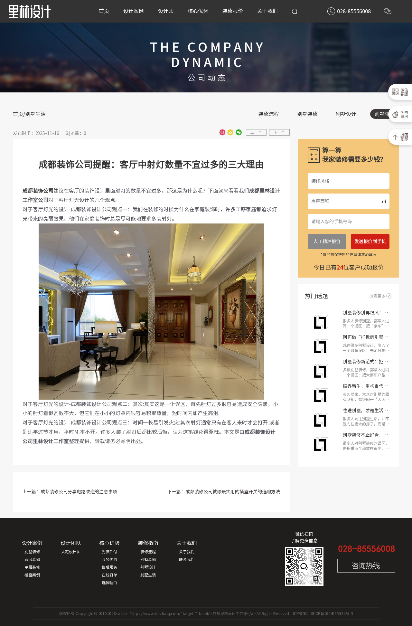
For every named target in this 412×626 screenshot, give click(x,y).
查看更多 (377, 296)
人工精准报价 (327, 241)
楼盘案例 (32, 575)
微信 (238, 132)
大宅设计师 (70, 552)
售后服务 (109, 567)
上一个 (256, 132)
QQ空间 (230, 132)
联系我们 (186, 559)
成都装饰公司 (38, 190)
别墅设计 (346, 114)
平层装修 (32, 567)
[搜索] (294, 11)
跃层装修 (32, 559)
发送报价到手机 (370, 241)
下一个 (279, 132)
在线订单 (109, 575)
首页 (18, 114)
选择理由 (109, 582)
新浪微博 (222, 132)
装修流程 (268, 114)
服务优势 (109, 559)
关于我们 (186, 552)
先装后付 (109, 552)
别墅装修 (307, 114)
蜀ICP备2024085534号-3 (332, 613)
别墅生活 (384, 114)
